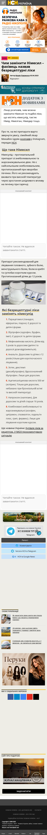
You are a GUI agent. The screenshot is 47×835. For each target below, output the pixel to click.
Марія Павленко (23, 75)
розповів (25, 139)
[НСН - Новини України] (23, 531)
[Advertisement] (23, 218)
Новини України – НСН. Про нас (24, 814)
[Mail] (36, 697)
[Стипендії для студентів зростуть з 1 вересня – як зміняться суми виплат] (5, 644)
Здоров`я (15, 57)
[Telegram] (17, 697)
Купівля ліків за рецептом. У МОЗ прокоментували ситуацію (22, 431)
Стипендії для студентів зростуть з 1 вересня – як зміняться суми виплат (27, 642)
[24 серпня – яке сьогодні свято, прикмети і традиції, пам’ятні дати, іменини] (5, 631)
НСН (14, 142)
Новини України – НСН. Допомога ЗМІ (19, 810)
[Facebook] (10, 697)
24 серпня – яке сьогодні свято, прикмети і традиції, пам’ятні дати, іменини (27, 630)
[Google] (23, 697)
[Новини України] (19, 2)
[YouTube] (30, 697)
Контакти (38, 810)
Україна (4, 58)
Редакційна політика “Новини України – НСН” (24, 818)
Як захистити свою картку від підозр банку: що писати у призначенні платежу (27, 617)
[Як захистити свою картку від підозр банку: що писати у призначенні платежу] (5, 619)
